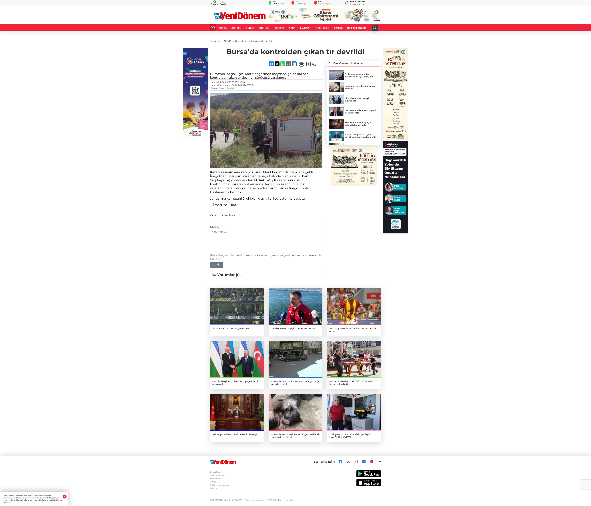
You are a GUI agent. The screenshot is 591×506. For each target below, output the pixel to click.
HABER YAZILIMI (218, 500)
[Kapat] (64, 496)
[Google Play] (361, 473)
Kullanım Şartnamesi (219, 485)
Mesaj (214, 227)
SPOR (292, 28)
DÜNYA (250, 28)
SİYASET (279, 28)
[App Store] (361, 482)
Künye (213, 482)
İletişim (213, 488)
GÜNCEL (236, 28)
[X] (348, 461)
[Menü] (379, 28)
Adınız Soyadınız (222, 215)
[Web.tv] (380, 461)
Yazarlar (223, 4)
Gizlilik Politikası (217, 472)
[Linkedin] (364, 461)
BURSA (223, 28)
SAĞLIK (338, 28)
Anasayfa (214, 4)
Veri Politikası (216, 478)
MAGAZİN (306, 28)
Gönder (216, 264)
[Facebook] (340, 461)
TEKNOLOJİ (323, 28)
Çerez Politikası (217, 475)
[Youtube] (372, 461)
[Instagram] (356, 461)
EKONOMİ (264, 28)
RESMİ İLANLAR (356, 28)
